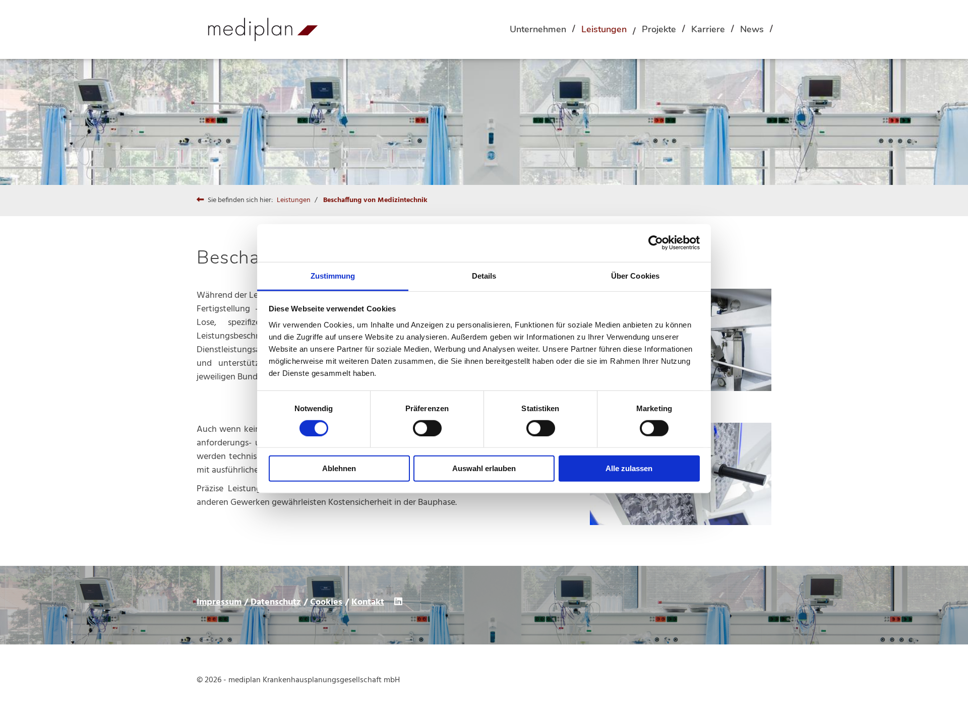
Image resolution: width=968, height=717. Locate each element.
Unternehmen (538, 29)
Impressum (219, 602)
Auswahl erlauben (484, 468)
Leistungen (604, 29)
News (752, 29)
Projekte (659, 29)
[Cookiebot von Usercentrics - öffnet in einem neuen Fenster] (656, 242)
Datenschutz (276, 602)
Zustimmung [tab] (333, 275)
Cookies (326, 602)
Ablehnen (339, 468)
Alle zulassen (629, 468)
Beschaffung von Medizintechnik (375, 200)
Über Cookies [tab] (635, 275)
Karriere (708, 29)
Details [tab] (484, 275)
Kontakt (367, 602)
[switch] (427, 428)
